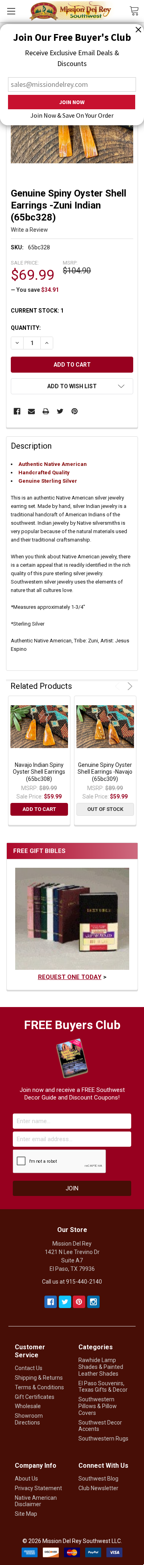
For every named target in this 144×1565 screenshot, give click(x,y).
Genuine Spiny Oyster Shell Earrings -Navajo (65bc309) (105, 772)
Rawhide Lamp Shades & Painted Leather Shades (100, 1367)
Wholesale (28, 1406)
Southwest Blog (98, 1478)
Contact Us (28, 1368)
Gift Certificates (34, 1397)
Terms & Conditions (39, 1387)
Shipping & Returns (39, 1377)
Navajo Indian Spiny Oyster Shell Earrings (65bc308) (39, 772)
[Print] (46, 411)
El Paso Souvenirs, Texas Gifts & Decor (103, 1386)
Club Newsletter (98, 1488)
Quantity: (26, 328)
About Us (26, 1478)
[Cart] (136, 10)
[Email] (31, 411)
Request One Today (70, 977)
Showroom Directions (29, 1419)
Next (129, 686)
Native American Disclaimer (36, 1501)
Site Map (26, 1514)
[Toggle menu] (11, 11)
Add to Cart (39, 809)
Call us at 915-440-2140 (72, 1281)
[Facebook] (17, 411)
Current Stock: (37, 310)
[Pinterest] (74, 411)
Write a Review (29, 230)
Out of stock (105, 809)
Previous (119, 686)
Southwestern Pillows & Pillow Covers (97, 1406)
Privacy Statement (38, 1488)
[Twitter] (60, 411)
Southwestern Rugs (103, 1438)
